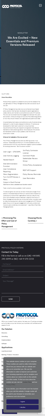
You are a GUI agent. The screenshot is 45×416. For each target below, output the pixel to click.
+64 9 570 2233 (26, 258)
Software (4, 343)
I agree (22, 401)
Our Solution (7, 329)
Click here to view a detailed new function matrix (17, 184)
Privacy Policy (10, 384)
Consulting (5, 336)
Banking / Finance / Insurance (10, 354)
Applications (7, 347)
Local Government (7, 351)
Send (10, 299)
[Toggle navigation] (40, 5)
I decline (22, 407)
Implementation (6, 340)
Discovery (4, 333)
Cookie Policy (27, 382)
